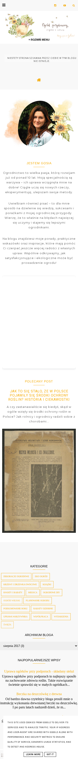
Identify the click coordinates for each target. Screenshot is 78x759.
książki (47, 584)
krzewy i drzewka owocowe (20, 584)
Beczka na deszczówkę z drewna (39, 694)
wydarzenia (61, 616)
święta (7, 624)
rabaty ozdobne (43, 608)
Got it (50, 754)
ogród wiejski (11, 600)
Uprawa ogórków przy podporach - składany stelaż (39, 671)
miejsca (32, 592)
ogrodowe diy (51, 592)
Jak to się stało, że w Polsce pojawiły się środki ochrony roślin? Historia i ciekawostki (39, 395)
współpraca (40, 616)
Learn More (33, 754)
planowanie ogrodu (37, 600)
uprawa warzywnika (15, 616)
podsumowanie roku (15, 608)
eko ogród (41, 576)
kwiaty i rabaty (12, 592)
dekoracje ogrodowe (16, 576)
